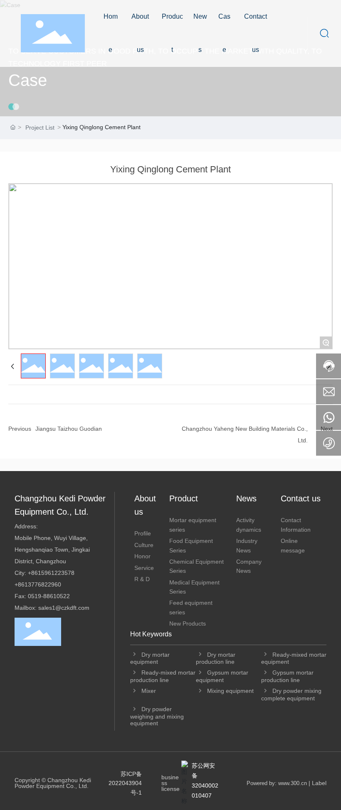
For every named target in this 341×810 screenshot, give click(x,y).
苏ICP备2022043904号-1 (125, 783)
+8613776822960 (38, 584)
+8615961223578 (51, 572)
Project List (39, 127)
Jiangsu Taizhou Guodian (68, 428)
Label (319, 783)
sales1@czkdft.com (63, 607)
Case (27, 80)
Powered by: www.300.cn (277, 783)
